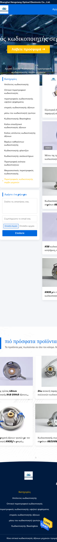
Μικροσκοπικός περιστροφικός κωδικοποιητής (19, 172)
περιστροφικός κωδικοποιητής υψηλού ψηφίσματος (18, 100)
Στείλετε (19, 233)
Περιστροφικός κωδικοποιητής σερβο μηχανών (18, 181)
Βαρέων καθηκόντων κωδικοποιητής (14, 143)
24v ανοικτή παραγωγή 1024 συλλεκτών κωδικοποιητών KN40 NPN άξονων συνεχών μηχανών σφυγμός (19, 393)
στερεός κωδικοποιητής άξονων (19, 107)
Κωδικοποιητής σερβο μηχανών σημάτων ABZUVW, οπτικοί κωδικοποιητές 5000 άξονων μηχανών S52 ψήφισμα (21, 439)
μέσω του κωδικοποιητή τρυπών (19, 113)
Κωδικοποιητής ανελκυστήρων (18, 156)
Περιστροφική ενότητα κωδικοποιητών (14, 163)
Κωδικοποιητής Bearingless (17, 118)
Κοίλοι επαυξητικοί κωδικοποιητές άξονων (15, 126)
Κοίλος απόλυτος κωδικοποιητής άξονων (20, 134)
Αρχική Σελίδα (12, 68)
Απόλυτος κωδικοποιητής (16, 84)
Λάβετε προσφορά (26, 49)
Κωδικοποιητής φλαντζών (16, 150)
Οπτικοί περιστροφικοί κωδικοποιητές (15, 91)
